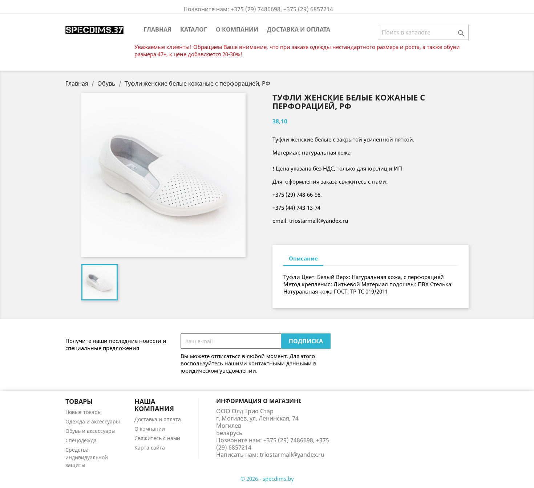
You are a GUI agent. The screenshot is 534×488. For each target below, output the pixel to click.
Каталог (193, 29)
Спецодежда (81, 440)
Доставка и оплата (298, 29)
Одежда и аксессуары (92, 421)
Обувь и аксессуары (90, 430)
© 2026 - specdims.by (267, 478)
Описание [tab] (303, 258)
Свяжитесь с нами (157, 438)
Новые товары (83, 412)
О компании (237, 29)
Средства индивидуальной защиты (86, 457)
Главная (157, 29)
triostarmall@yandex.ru (292, 455)
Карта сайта (149, 447)
